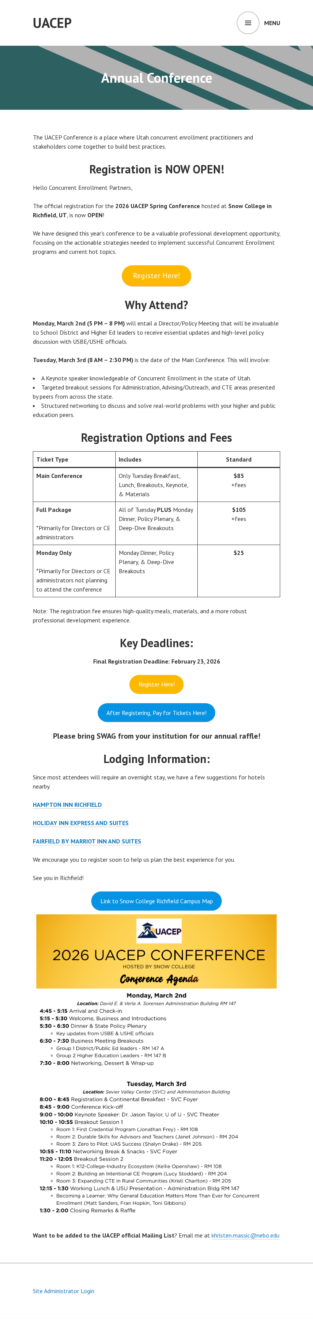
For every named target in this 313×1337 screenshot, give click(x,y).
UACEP (52, 23)
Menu (272, 23)
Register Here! (156, 276)
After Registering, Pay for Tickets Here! (156, 713)
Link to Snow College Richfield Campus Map (156, 901)
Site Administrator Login (63, 1291)
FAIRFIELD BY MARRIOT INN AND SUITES (87, 841)
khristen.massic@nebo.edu (245, 1235)
